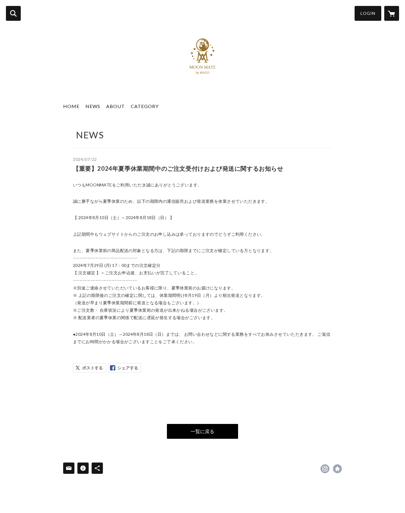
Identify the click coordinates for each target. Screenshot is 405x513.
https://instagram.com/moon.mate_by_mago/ (325, 468)
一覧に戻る (202, 431)
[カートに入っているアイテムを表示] (391, 13)
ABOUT (115, 106)
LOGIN (368, 13)
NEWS (92, 106)
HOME (71, 106)
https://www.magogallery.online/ (337, 468)
